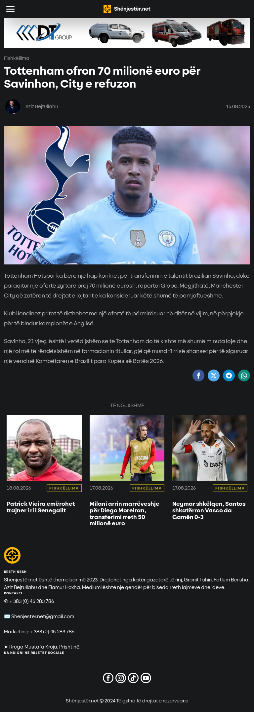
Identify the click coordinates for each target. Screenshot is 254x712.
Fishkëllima (16, 58)
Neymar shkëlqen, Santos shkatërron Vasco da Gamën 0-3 (208, 510)
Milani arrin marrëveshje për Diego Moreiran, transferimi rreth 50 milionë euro (124, 514)
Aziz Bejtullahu (41, 106)
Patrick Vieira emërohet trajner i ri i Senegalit (41, 507)
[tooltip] (198, 375)
